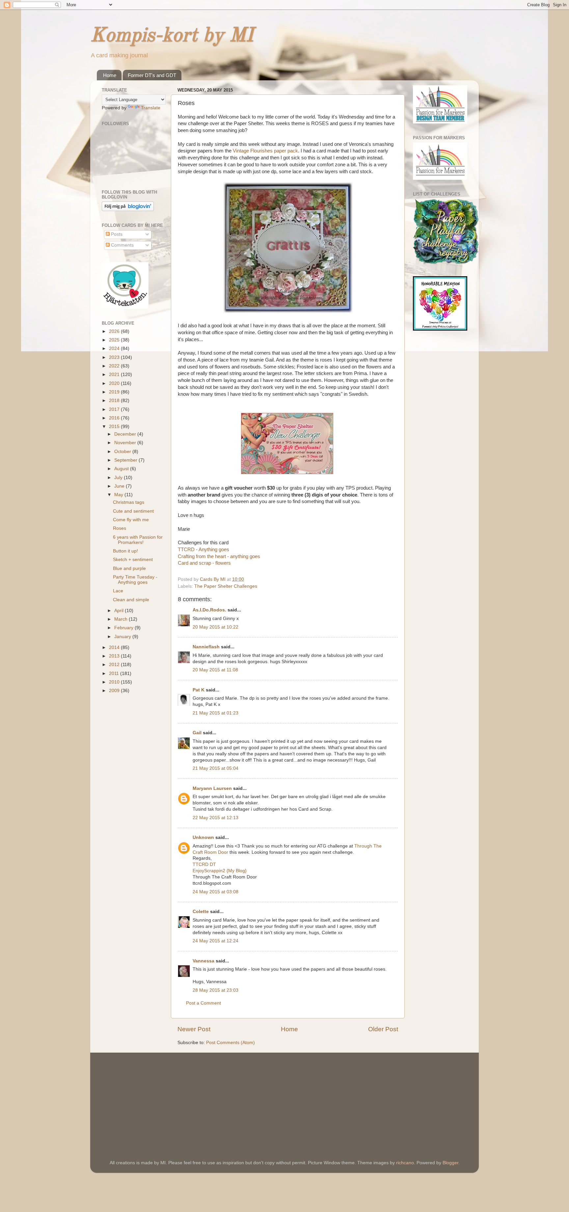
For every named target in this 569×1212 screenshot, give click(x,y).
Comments (122, 245)
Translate (150, 107)
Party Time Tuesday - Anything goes (135, 580)
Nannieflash (206, 646)
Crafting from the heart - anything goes (219, 556)
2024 (115, 348)
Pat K (198, 689)
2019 (115, 392)
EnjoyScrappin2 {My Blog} (220, 870)
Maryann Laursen (212, 788)
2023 (115, 357)
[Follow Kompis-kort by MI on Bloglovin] (128, 209)
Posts (116, 234)
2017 (115, 409)
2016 (115, 418)
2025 (115, 339)
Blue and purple (129, 568)
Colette (201, 911)
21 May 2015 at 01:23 (215, 713)
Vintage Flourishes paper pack (265, 150)
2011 (114, 673)
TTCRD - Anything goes (203, 549)
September (126, 460)
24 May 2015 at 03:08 (215, 891)
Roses (119, 528)
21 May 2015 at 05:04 (215, 768)
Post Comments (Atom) (230, 1042)
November (125, 442)
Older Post (383, 1029)
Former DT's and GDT (152, 75)
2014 (115, 647)
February (124, 627)
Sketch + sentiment (133, 559)
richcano (405, 1162)
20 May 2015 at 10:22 (215, 627)
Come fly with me (131, 519)
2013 (115, 656)
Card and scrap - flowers (204, 563)
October (123, 451)
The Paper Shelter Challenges (225, 586)
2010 (115, 682)
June (120, 486)
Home (109, 75)
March (121, 619)
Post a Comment (203, 1003)
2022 (115, 366)
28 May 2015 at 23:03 (215, 990)
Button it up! (125, 551)
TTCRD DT (204, 864)
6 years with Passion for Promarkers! (138, 540)
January (123, 636)
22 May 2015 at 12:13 (215, 817)
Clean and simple (131, 599)
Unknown (203, 837)
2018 (115, 400)
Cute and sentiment (133, 511)
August (122, 468)
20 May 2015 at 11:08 (215, 669)
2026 (115, 331)
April (119, 610)
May (119, 494)
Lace (118, 590)
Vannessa (203, 960)
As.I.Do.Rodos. (209, 609)
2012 (115, 664)
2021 (115, 374)
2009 (115, 690)
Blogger (450, 1162)
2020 (115, 383)
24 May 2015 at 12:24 (215, 940)
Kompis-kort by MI (172, 36)
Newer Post (193, 1029)
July (119, 477)
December (125, 434)
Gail (197, 732)
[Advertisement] (151, 1097)
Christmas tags (128, 502)
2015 (115, 426)
